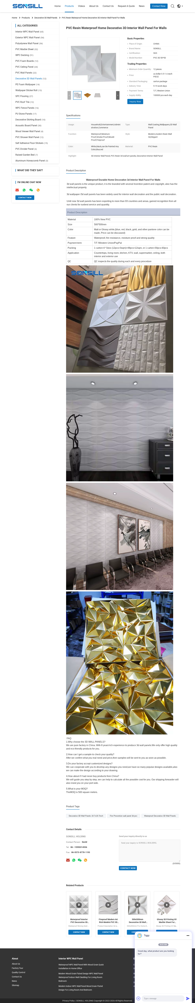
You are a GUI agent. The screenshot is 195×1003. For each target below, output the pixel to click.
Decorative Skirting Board (30, 119)
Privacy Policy (68, 1001)
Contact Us (108, 6)
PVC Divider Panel (26, 149)
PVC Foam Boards (26, 61)
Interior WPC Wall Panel (29, 31)
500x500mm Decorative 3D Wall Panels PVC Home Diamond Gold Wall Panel (137, 921)
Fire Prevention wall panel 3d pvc (123, 816)
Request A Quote (126, 6)
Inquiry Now (135, 101)
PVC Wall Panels (26, 72)
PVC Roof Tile (24, 102)
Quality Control (18, 972)
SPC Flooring (24, 96)
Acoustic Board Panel (28, 125)
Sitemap (15, 985)
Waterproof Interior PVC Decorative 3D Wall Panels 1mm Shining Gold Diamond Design (79, 921)
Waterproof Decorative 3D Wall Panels (160, 816)
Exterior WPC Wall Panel (29, 37)
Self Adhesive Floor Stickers (31, 143)
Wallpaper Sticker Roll (28, 90)
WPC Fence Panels (27, 108)
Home (58, 6)
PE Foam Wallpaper (27, 84)
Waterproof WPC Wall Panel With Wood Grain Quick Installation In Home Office (81, 967)
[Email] (17, 190)
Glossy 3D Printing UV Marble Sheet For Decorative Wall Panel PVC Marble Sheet (167, 921)
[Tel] (38, 190)
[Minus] (188, 935)
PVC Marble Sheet (26, 49)
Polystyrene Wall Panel (29, 43)
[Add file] (138, 998)
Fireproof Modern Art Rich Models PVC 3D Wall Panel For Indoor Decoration (108, 921)
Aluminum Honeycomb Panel (31, 160)
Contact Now (158, 6)
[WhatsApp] (24, 190)
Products (69, 6)
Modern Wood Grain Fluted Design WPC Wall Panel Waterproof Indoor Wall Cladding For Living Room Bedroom (81, 977)
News (141, 6)
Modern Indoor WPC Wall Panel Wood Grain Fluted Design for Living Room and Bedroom (81, 988)
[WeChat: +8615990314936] (31, 190)
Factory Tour (17, 968)
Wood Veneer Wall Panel (29, 131)
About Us (93, 6)
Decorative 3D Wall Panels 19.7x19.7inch (86, 816)
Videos (81, 6)
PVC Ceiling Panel (26, 66)
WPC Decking (24, 55)
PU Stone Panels (26, 113)
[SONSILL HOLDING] (27, 6)
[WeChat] (80, 860)
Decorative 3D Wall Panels (45, 18)
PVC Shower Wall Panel (29, 137)
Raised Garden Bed (26, 154)
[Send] (188, 998)
